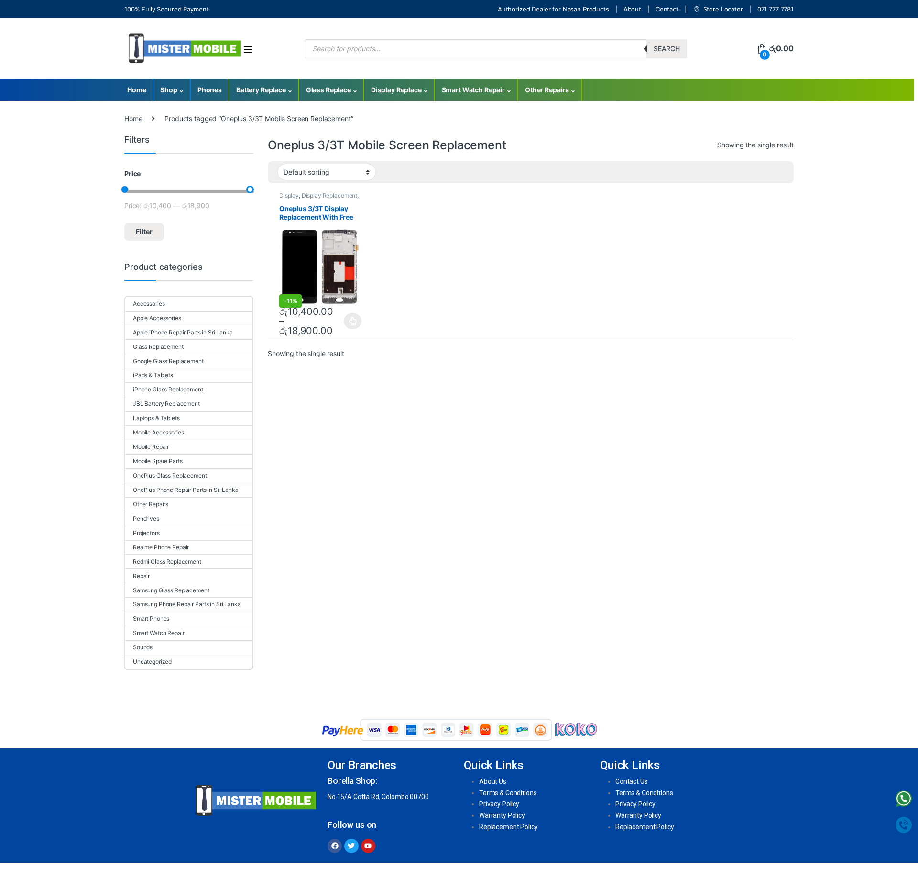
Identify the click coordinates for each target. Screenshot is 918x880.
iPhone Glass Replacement (168, 389)
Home (136, 90)
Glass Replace (328, 90)
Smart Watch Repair (473, 90)
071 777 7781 (775, 9)
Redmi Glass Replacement (167, 561)
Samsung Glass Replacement (171, 590)
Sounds (143, 647)
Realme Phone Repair (161, 547)
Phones (209, 90)
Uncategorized (152, 661)
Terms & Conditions (507, 793)
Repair (141, 575)
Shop (168, 90)
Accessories (148, 303)
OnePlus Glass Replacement (170, 475)
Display (289, 195)
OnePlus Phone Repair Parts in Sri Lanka (186, 489)
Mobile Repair (151, 446)
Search (667, 49)
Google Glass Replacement (168, 361)
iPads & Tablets (153, 375)
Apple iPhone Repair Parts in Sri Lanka (183, 332)
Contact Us (631, 781)
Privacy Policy (499, 804)
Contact (667, 9)
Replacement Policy (508, 827)
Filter (144, 231)
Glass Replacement (158, 346)
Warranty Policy (502, 815)
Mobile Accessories (158, 432)
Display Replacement (329, 195)
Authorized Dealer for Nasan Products (553, 9)
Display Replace (396, 90)
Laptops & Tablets (156, 418)
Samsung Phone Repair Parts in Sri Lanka (187, 604)
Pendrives (146, 518)
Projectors (146, 532)
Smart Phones (151, 618)
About (632, 9)
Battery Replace (261, 90)
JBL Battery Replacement (166, 403)
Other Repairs (547, 90)
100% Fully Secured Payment (166, 9)
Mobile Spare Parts (157, 461)
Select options (350, 321)
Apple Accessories (157, 318)
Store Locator (723, 9)
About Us (492, 781)
